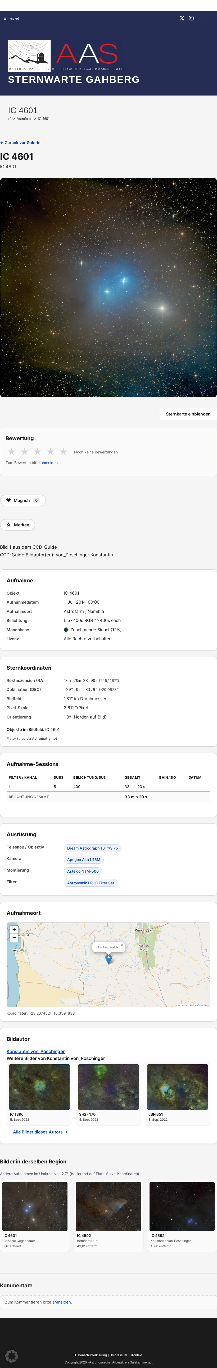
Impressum (119, 1355)
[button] (108, 959)
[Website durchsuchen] (203, 19)
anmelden (49, 462)
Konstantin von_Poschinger (36, 1051)
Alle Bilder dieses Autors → (40, 1132)
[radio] (11, 452)
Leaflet (184, 1005)
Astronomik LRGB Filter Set (90, 883)
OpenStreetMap (200, 1005)
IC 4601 (44, 119)
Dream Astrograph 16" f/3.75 (92, 848)
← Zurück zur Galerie (20, 142)
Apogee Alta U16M (83, 859)
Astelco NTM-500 (83, 871)
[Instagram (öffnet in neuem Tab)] (191, 18)
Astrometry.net (44, 738)
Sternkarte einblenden (188, 414)
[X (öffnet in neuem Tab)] (182, 18)
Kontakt (136, 1355)
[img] (108, 964)
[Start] (9, 119)
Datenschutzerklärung (91, 1355)
